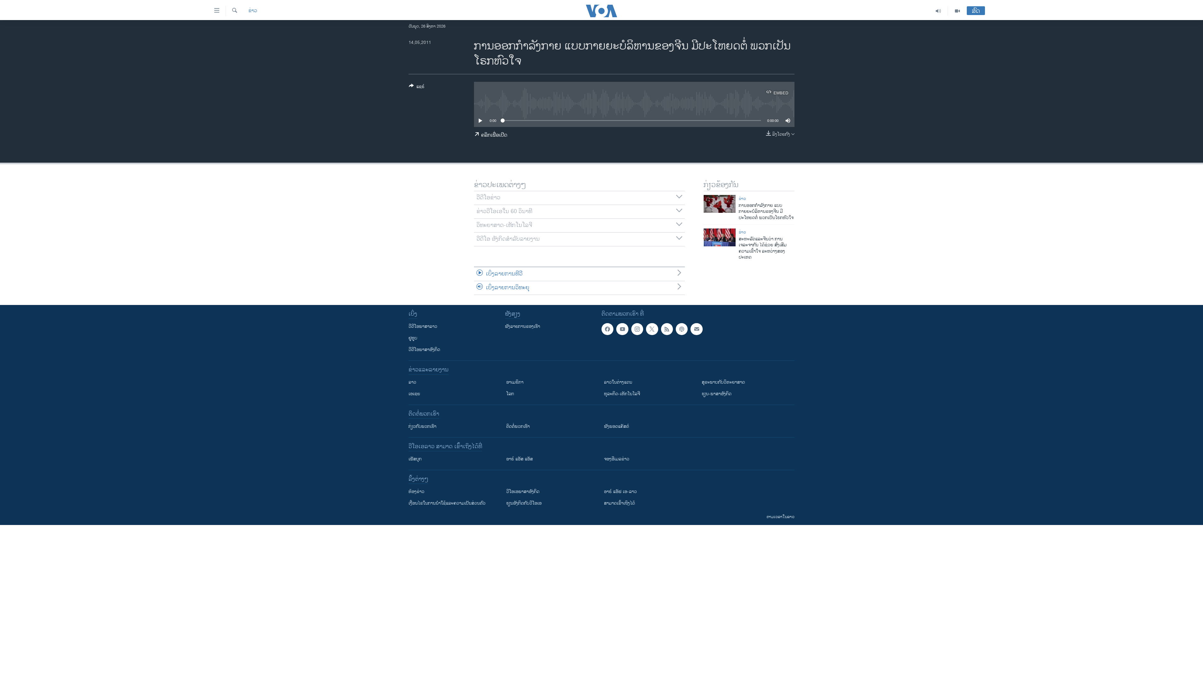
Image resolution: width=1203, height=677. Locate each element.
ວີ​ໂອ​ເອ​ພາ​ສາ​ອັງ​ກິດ (522, 491)
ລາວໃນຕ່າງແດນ (618, 382)
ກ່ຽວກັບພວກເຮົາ (422, 426)
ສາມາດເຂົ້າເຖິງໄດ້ (619, 503)
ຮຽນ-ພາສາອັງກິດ (717, 394)
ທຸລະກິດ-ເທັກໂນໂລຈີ (622, 394)
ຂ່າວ (252, 11)
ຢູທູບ (413, 338)
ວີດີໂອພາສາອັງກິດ (424, 349)
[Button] (416, 87)
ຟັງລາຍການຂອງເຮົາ (522, 326)
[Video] (957, 11)
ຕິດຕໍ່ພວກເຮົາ (518, 426)
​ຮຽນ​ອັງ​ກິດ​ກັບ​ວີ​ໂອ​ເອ (524, 503)
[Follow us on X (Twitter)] (652, 329)
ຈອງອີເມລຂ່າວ (616, 459)
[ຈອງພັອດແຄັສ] (696, 329)
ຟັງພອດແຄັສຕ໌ (616, 426)
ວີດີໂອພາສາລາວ (423, 326)
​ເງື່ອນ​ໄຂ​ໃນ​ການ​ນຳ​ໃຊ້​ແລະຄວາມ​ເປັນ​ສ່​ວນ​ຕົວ (447, 503)
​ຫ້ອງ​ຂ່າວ (416, 491)
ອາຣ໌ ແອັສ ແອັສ (519, 459)
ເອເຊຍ (414, 394)
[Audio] (938, 11)
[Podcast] (682, 329)
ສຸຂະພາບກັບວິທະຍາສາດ (723, 382)
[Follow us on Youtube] (622, 329)
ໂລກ (510, 394)
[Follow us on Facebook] (607, 329)
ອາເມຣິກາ (514, 382)
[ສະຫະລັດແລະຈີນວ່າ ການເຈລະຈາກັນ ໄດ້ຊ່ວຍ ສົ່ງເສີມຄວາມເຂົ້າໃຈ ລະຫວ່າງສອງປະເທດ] (720, 237)
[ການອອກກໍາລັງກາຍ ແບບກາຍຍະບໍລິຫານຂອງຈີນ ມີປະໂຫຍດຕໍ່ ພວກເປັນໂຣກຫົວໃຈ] (720, 204)
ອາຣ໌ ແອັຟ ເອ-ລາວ (620, 491)
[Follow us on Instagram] (637, 329)
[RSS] (667, 329)
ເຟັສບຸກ (415, 459)
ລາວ (412, 382)
